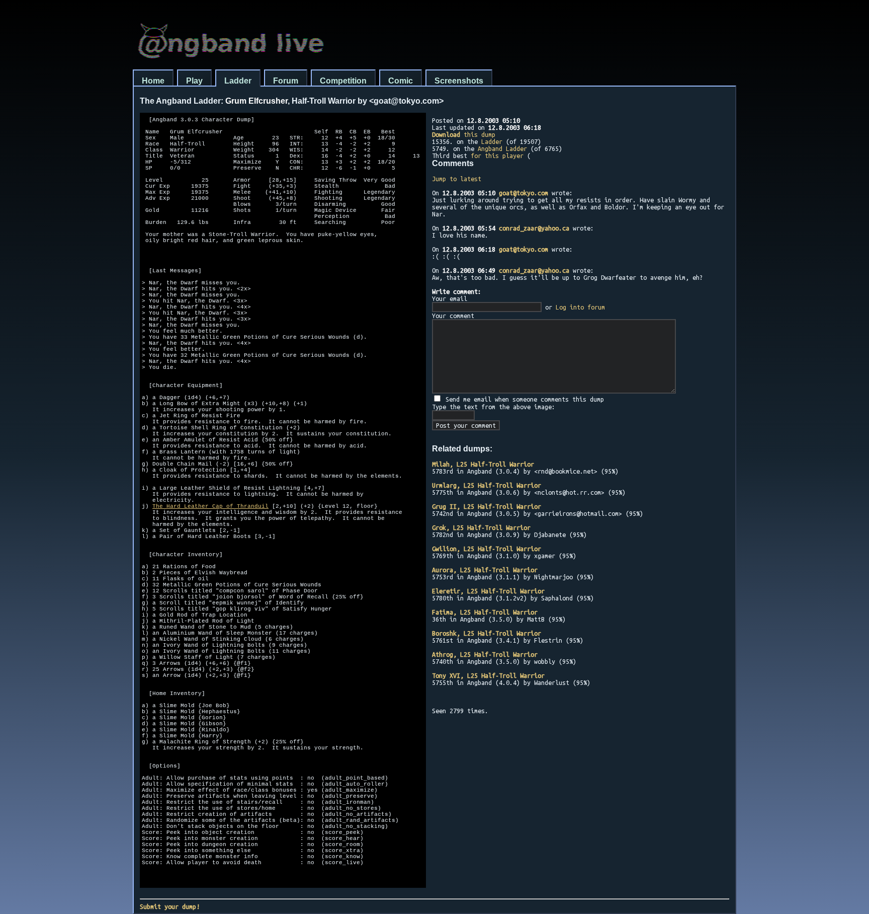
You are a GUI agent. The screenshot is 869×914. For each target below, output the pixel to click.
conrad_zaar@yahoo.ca (534, 228)
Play (194, 81)
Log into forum (580, 307)
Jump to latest (456, 178)
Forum (285, 81)
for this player (497, 155)
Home (153, 81)
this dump (463, 134)
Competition (343, 81)
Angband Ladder (502, 148)
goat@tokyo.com (523, 192)
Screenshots (458, 81)
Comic (400, 81)
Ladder (237, 81)
